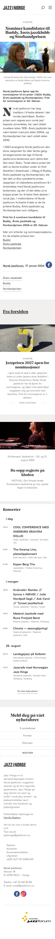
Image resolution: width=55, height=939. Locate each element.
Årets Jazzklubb (12, 278)
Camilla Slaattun (12, 817)
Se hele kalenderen (27, 691)
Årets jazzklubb (12, 244)
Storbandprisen (12, 248)
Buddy (7, 240)
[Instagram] (23, 895)
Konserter (12, 848)
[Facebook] (17, 895)
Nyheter (11, 845)
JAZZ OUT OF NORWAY (20, 859)
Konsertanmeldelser (17, 852)
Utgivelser (12, 855)
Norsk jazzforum (13, 265)
